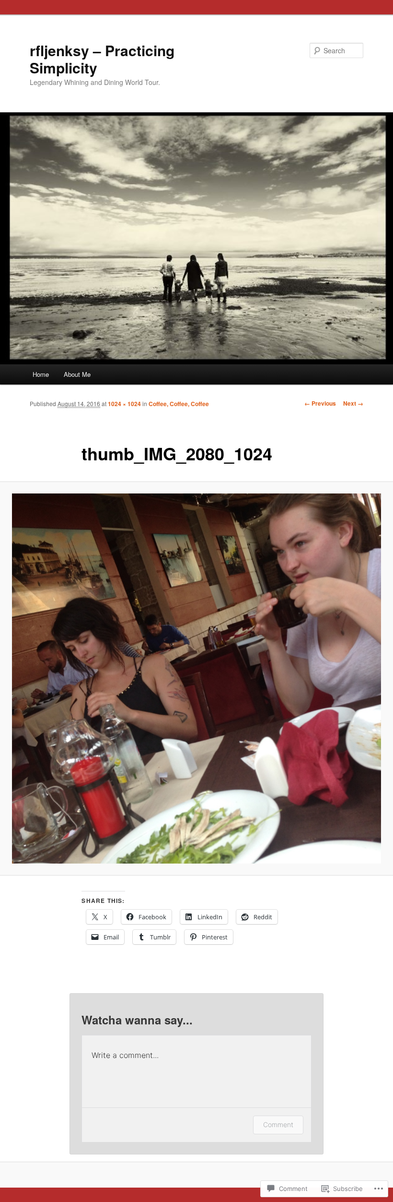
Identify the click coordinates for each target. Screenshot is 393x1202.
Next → (353, 403)
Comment (278, 1124)
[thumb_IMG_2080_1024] (196, 678)
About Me (77, 374)
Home (41, 374)
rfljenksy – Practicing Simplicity (102, 59)
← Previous (320, 403)
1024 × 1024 (124, 403)
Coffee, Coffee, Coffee (179, 403)
